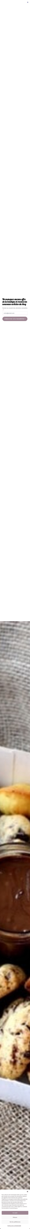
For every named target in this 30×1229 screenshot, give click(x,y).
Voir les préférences (15, 1222)
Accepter (15, 1213)
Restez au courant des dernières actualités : (14, 309)
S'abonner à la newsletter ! (14, 319)
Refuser (15, 1217)
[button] (27, 1191)
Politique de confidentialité (14, 1225)
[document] (15, 614)
